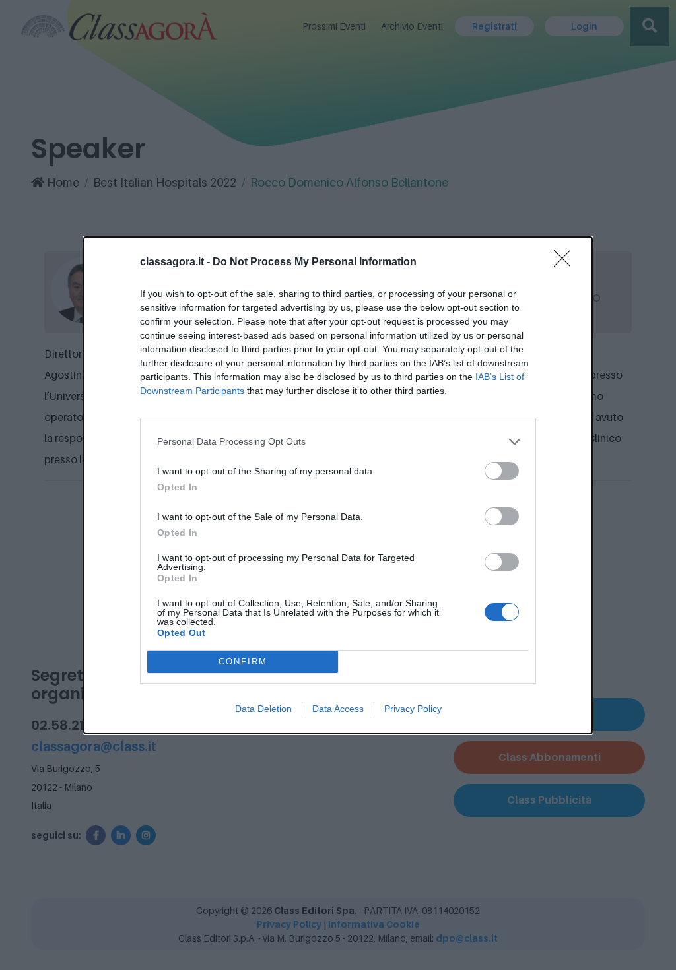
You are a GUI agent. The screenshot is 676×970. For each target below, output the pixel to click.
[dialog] (338, 485)
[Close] (566, 262)
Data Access (338, 708)
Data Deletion (263, 708)
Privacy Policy (413, 708)
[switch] (502, 471)
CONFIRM (243, 661)
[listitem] (338, 442)
